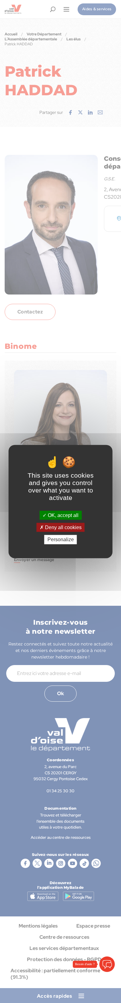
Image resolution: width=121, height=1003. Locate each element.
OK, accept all (62, 515)
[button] (107, 964)
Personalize (60, 539)
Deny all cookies (63, 527)
